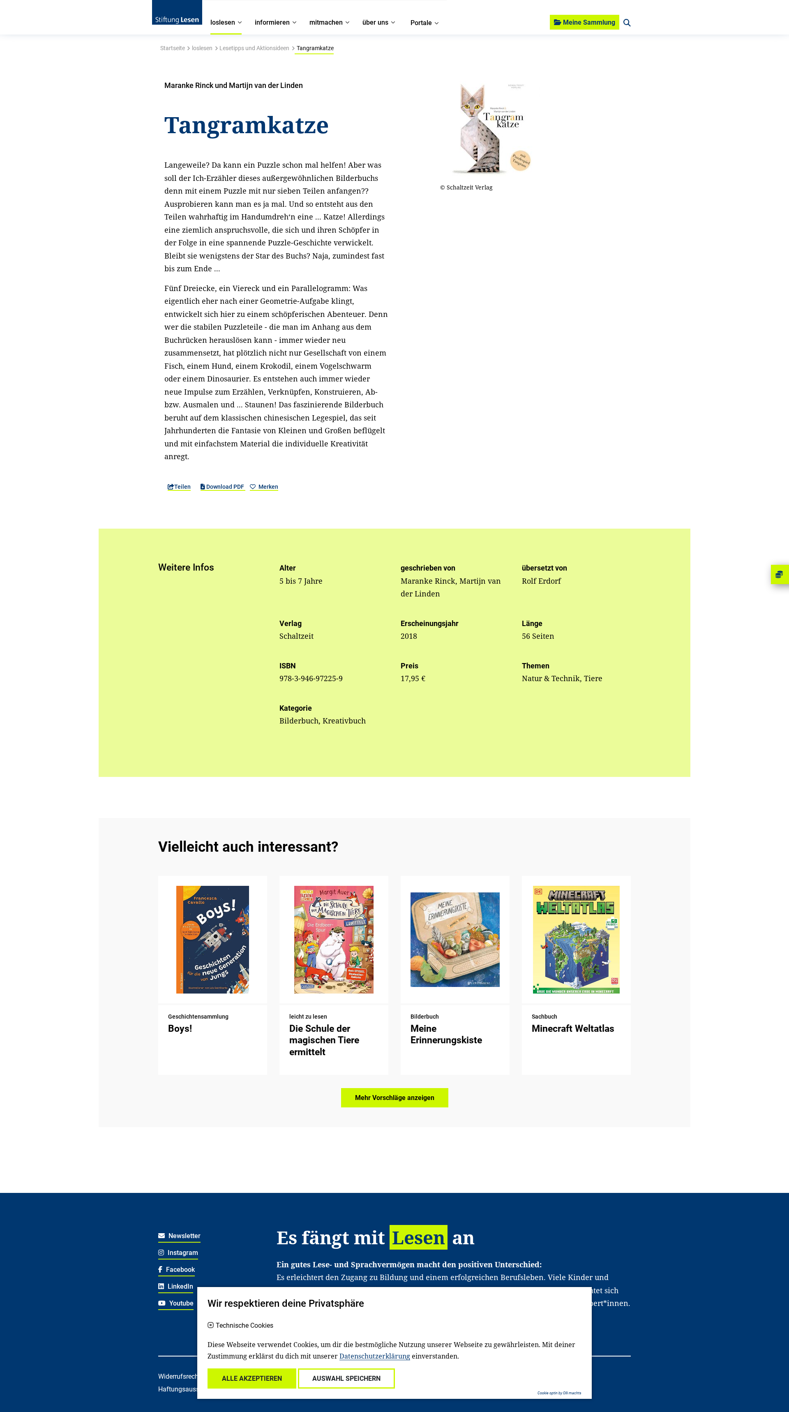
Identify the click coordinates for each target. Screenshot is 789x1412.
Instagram (182, 1253)
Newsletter (184, 1236)
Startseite (172, 48)
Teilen (182, 486)
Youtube (181, 1303)
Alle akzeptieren (252, 1378)
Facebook (179, 1269)
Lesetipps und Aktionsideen (254, 48)
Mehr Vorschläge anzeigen (394, 1098)
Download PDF (225, 486)
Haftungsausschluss (188, 1389)
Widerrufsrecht (179, 1376)
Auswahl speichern (346, 1378)
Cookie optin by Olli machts (559, 1393)
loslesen (202, 48)
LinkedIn (179, 1286)
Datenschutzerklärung (374, 1356)
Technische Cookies (244, 1325)
